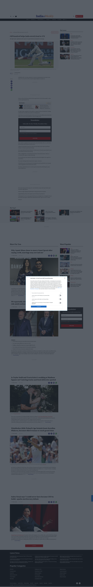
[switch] (59, 295)
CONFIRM (39, 306)
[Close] (65, 278)
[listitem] (46, 293)
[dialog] (46, 293)
